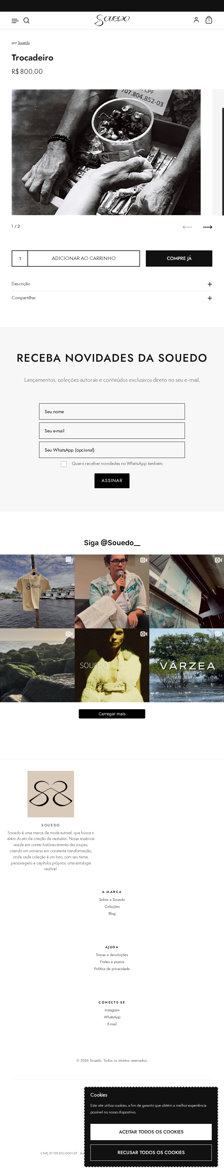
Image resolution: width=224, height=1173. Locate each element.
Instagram (112, 1010)
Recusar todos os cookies (151, 1152)
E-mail (112, 1024)
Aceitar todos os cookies (151, 1132)
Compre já (179, 258)
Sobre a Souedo (112, 899)
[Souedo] (112, 20)
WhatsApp (112, 1017)
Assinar (112, 480)
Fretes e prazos (112, 962)
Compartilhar (24, 298)
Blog (112, 913)
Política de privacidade (112, 968)
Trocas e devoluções (112, 955)
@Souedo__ (120, 543)
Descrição (21, 284)
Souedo (24, 43)
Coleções (112, 906)
